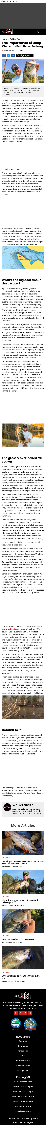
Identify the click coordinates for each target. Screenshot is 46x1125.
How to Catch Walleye (23, 1101)
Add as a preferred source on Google (25, 55)
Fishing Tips (15, 39)
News (23, 1056)
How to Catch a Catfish (23, 1096)
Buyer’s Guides (23, 1065)
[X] (21, 1013)
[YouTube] (25, 1013)
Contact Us (23, 1046)
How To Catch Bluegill (23, 1091)
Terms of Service (15, 1118)
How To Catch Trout (23, 1106)
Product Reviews (23, 1060)
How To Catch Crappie (23, 1086)
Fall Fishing (6, 858)
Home (4, 39)
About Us (23, 1041)
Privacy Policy (32, 1118)
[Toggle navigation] (43, 31)
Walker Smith (22, 805)
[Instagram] (30, 1013)
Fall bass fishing (8, 125)
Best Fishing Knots (23, 1111)
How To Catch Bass (23, 1082)
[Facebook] (16, 1013)
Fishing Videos (23, 1070)
